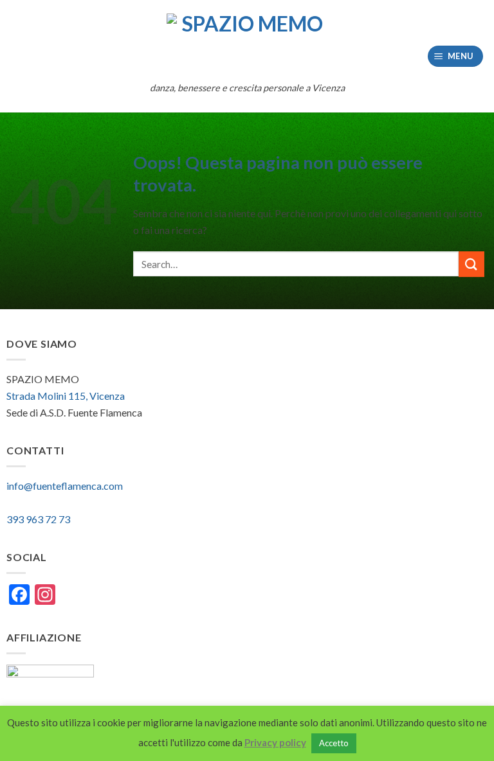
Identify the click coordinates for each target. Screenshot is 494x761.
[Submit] (471, 263)
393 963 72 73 (38, 519)
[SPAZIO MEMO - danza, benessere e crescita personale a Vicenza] (247, 44)
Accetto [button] (334, 743)
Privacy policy (275, 742)
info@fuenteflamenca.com (64, 485)
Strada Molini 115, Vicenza (65, 395)
